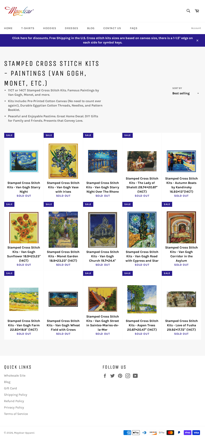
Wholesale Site (14, 375)
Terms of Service (16, 414)
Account (196, 28)
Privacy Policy (14, 407)
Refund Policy (14, 401)
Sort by (177, 88)
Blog (90, 28)
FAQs (133, 28)
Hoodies (49, 28)
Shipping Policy (15, 395)
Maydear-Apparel (24, 432)
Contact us (112, 28)
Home (8, 28)
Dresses (71, 28)
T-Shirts (27, 28)
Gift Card (10, 388)
